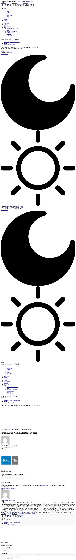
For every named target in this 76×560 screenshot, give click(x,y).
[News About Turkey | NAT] (17, 6)
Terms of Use (29, 1)
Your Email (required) (6, 482)
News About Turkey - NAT (7, 447)
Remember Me (5, 553)
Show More (9, 52)
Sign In (15, 396)
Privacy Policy (20, 1)
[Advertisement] (38, 417)
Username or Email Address (7, 547)
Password (3, 550)
